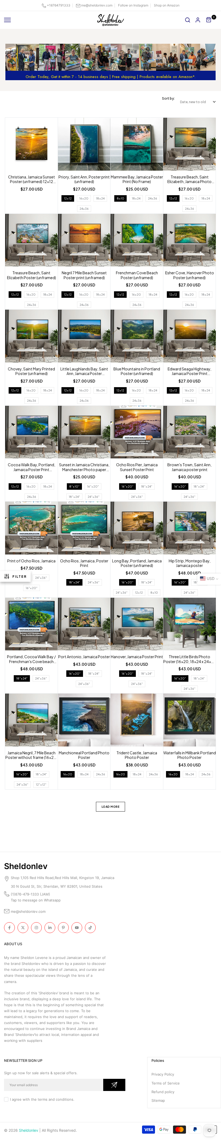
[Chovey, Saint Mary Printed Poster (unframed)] (31, 337)
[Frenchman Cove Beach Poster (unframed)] (136, 241)
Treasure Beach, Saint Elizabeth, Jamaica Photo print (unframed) (189, 179)
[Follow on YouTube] (76, 927)
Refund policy (162, 1092)
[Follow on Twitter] (23, 927)
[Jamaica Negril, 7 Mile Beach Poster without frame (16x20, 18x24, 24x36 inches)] (31, 721)
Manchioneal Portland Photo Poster (84, 755)
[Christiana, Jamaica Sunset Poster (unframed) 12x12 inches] (31, 145)
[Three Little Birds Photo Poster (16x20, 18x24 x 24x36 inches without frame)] (189, 625)
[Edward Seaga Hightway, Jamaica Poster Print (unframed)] (189, 337)
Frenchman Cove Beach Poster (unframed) (137, 275)
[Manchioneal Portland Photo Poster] (84, 721)
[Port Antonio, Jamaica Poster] (84, 625)
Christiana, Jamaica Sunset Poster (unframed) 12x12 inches (31, 179)
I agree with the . (42, 1099)
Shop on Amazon (166, 5)
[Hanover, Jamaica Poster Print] (136, 625)
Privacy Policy (162, 1074)
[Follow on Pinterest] (63, 927)
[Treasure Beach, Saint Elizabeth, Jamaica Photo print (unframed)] (189, 145)
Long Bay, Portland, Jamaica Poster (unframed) (137, 563)
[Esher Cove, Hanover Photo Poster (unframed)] (189, 241)
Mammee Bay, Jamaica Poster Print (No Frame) (137, 179)
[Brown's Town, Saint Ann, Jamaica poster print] (189, 433)
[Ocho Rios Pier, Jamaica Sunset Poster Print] (136, 433)
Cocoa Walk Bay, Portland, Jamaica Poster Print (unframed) (31, 467)
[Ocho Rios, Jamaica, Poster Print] (84, 529)
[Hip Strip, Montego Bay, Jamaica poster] (189, 529)
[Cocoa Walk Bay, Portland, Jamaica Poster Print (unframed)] (31, 433)
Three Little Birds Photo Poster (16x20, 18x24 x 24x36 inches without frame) (189, 659)
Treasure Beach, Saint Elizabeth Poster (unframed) (31, 275)
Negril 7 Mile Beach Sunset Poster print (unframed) (84, 275)
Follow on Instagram (133, 5)
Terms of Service (165, 1083)
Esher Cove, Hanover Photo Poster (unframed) (189, 275)
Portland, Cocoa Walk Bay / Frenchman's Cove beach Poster (31, 659)
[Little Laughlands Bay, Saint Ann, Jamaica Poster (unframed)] (84, 337)
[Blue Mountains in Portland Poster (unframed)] (136, 337)
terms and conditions (55, 1099)
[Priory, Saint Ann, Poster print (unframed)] (84, 145)
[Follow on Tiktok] (90, 927)
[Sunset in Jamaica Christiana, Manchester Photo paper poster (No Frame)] (84, 433)
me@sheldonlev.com (96, 5)
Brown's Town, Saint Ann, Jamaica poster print (189, 467)
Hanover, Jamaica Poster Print (137, 656)
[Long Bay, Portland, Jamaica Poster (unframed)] (136, 529)
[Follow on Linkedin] (49, 927)
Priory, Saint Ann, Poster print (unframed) (84, 179)
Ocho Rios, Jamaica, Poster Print (84, 563)
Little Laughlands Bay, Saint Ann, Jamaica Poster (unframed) (84, 371)
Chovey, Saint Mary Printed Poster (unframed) (31, 371)
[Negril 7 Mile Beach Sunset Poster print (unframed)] (84, 241)
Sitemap (158, 1100)
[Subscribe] (114, 1085)
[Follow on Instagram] (36, 927)
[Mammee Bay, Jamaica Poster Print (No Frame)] (136, 145)
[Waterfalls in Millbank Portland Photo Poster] (189, 721)
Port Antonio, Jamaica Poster (84, 656)
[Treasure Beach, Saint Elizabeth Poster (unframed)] (31, 241)
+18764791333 (58, 5)
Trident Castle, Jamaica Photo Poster (136, 755)
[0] (209, 20)
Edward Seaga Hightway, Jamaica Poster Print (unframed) (189, 371)
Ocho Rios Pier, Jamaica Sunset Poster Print (137, 467)
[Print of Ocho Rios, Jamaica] (31, 529)
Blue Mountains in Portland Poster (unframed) (136, 371)
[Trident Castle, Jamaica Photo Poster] (136, 721)
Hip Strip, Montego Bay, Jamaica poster (189, 563)
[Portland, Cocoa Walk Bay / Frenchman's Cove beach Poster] (31, 625)
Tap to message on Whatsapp (36, 900)
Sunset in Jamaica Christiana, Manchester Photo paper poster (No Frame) (84, 467)
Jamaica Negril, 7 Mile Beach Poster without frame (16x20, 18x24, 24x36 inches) (31, 755)
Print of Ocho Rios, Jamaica (31, 561)
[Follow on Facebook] (9, 927)
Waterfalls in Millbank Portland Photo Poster (189, 755)
